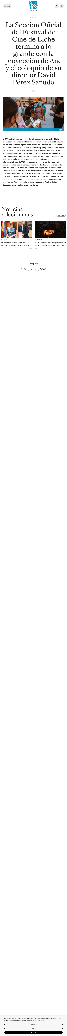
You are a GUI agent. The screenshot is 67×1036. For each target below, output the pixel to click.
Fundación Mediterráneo (26, 142)
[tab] (29, 248)
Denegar (33, 1028)
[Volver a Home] (33, 6)
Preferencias (33, 1024)
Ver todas (61, 215)
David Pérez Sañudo (32, 173)
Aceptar (33, 1032)
